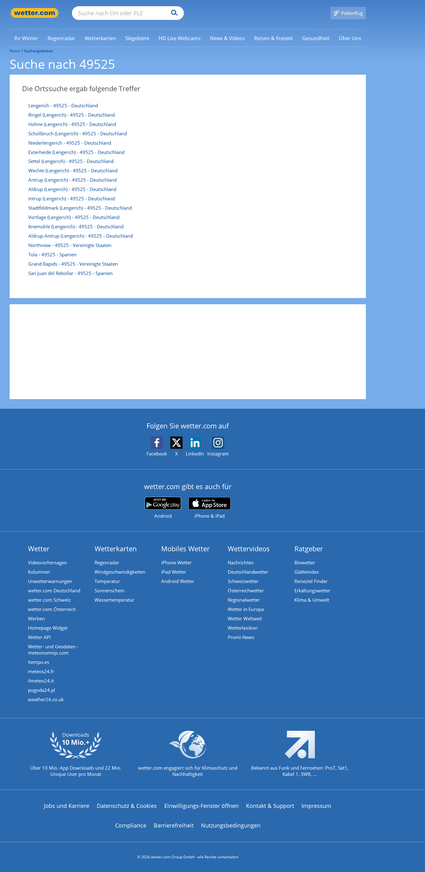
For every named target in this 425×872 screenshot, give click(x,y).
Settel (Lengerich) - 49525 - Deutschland (71, 161)
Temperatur (107, 581)
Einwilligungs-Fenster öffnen (201, 805)
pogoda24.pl (41, 690)
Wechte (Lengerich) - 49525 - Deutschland (73, 170)
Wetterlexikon (243, 628)
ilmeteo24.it (41, 681)
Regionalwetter (244, 600)
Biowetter (304, 562)
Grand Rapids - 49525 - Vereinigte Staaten (73, 264)
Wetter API (39, 637)
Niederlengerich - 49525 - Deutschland (69, 143)
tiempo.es (38, 662)
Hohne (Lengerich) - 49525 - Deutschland (72, 124)
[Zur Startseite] (34, 12)
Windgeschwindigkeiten (120, 572)
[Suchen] (173, 13)
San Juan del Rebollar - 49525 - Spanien (70, 273)
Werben (36, 618)
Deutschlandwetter (248, 572)
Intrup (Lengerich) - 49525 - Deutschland (71, 198)
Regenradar (107, 562)
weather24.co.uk (46, 699)
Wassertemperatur (114, 600)
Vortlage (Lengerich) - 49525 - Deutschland (73, 217)
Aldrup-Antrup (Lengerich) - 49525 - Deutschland (80, 236)
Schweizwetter (243, 581)
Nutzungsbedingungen (230, 825)
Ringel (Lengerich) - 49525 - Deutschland (71, 115)
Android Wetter (177, 581)
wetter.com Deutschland (54, 590)
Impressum (316, 805)
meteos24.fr (41, 671)
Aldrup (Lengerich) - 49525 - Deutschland (72, 189)
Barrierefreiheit (174, 825)
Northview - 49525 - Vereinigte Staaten (69, 245)
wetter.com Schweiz (49, 600)
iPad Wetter (173, 572)
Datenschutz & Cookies (127, 805)
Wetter (38, 548)
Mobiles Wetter (185, 548)
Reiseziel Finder (311, 581)
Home (15, 51)
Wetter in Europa (246, 609)
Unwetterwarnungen (50, 581)
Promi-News (241, 637)
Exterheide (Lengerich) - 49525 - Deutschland (76, 152)
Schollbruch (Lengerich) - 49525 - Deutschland (77, 133)
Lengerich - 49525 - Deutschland (63, 105)
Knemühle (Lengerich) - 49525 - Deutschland (76, 226)
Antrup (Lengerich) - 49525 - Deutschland (72, 180)
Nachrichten (241, 562)
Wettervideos (249, 548)
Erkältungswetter (312, 590)
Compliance (130, 825)
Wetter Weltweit (245, 618)
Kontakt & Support (270, 805)
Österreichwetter (246, 590)
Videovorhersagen (47, 562)
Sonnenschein (109, 590)
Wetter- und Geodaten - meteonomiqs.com (53, 649)
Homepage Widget (48, 628)
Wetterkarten (116, 548)
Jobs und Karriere (66, 805)
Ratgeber (308, 548)
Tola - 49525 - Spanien (52, 254)
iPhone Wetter (176, 562)
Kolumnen (39, 572)
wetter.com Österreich (52, 609)
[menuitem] (26, 38)
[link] (26, 38)
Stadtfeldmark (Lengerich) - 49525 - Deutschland (80, 208)
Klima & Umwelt (311, 600)
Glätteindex (306, 572)
